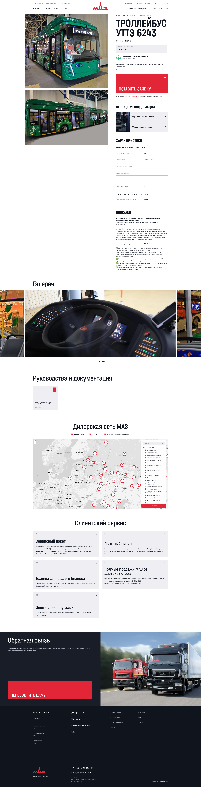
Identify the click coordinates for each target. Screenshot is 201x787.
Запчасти (157, 8)
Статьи (165, 3)
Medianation (164, 781)
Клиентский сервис (80, 725)
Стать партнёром (65, 3)
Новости (157, 3)
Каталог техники (41, 712)
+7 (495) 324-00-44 (82, 767)
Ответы (139, 3)
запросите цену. (131, 96)
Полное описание (122, 70)
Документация (51, 3)
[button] (138, 484)
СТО (65, 8)
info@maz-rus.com (81, 772)
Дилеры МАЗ (52, 8)
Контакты (148, 3)
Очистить (154, 506)
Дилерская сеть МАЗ (129, 58)
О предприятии (38, 3)
